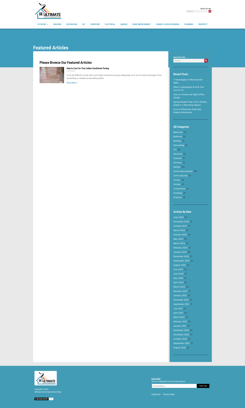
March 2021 (179, 317)
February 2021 (180, 321)
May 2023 (178, 239)
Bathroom (178, 132)
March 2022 (179, 286)
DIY (83, 24)
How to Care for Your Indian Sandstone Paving (88, 68)
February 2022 (180, 291)
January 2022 (180, 295)
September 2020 (181, 343)
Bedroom (177, 136)
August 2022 (179, 265)
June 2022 (178, 273)
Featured (177, 158)
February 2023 (180, 247)
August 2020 (179, 347)
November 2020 (181, 334)
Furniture (95, 24)
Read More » (72, 83)
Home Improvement (141, 24)
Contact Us (155, 394)
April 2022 (178, 282)
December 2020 (181, 330)
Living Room (179, 188)
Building (57, 24)
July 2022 (178, 269)
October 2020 (180, 339)
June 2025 (178, 217)
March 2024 (179, 230)
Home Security (180, 175)
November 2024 (181, 221)
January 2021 (179, 326)
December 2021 (181, 299)
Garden (123, 24)
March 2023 (179, 243)
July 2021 (178, 308)
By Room (42, 24)
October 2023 (180, 234)
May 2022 (178, 278)
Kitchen (177, 184)
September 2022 (181, 260)
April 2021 (178, 313)
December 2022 (181, 256)
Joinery (177, 180)
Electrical (110, 24)
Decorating (71, 24)
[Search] (210, 11)
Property (202, 24)
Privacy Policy (169, 394)
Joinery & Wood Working (167, 24)
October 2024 (180, 226)
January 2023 (180, 252)
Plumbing (188, 24)
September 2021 (181, 304)
